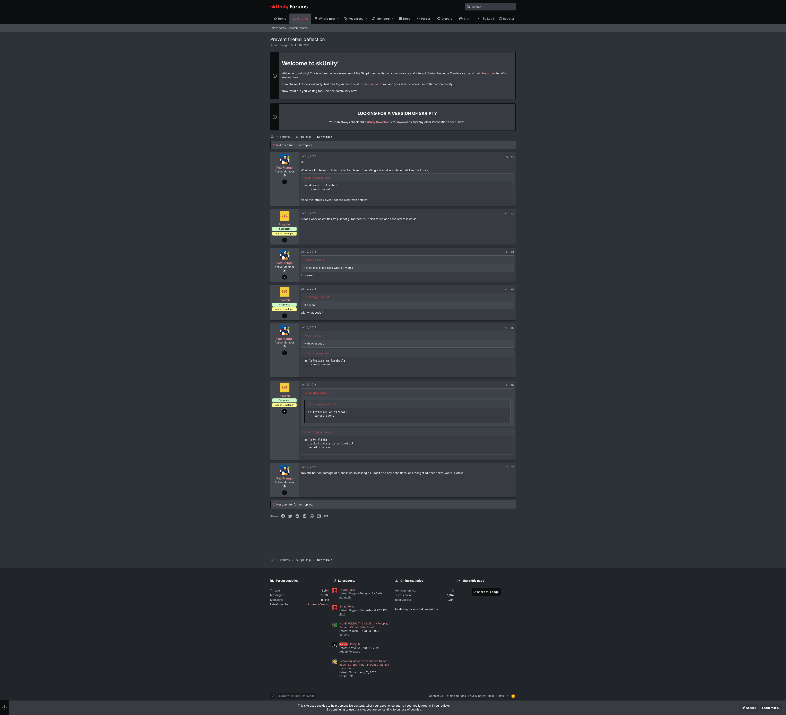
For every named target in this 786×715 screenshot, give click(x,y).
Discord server (369, 84)
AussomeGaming (318, 604)
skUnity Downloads (378, 122)
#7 (512, 467)
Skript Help (346, 676)
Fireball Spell (347, 589)
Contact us (436, 695)
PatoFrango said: (315, 297)
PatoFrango (281, 45)
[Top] (507, 696)
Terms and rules (455, 695)
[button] (338, 18)
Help (491, 695)
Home (500, 695)
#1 (512, 156)
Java (342, 614)
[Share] (506, 157)
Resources (488, 73)
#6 (512, 384)
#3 (512, 252)
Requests (345, 597)
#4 (512, 289)
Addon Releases (349, 651)
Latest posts (346, 580)
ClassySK (350, 644)
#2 (512, 213)
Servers (344, 634)
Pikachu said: (312, 259)
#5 (512, 327)
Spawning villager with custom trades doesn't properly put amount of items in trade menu (364, 664)
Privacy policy (477, 695)
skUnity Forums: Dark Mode (297, 695)
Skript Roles (347, 606)
